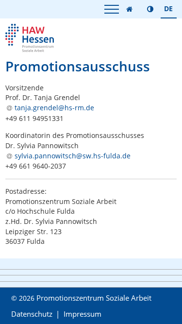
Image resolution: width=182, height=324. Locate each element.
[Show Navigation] (111, 9)
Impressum (82, 314)
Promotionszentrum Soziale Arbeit (93, 298)
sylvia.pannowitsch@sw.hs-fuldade (73, 155)
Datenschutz (31, 314)
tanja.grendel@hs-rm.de (54, 107)
